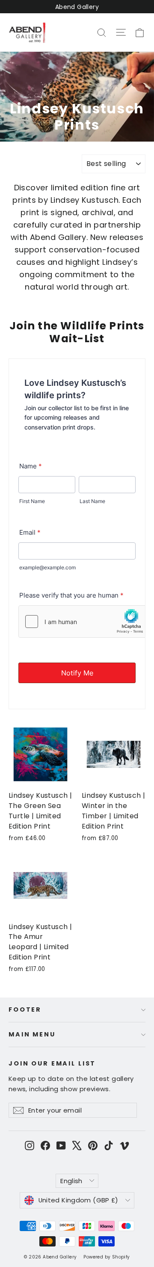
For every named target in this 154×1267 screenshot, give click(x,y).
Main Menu (32, 1034)
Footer (25, 1009)
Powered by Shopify (106, 1257)
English (71, 1180)
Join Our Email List (52, 1063)
